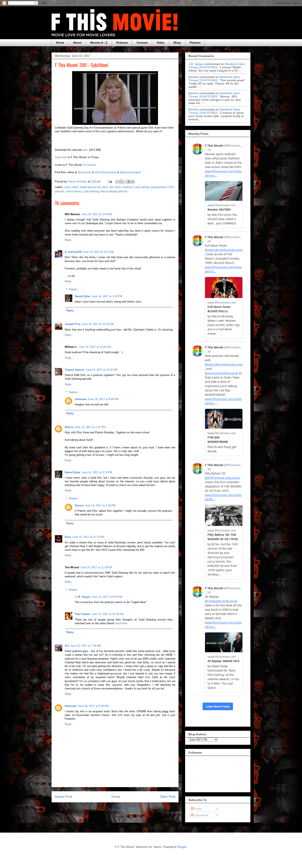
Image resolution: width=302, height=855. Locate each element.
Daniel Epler (82, 296)
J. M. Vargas (82, 596)
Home (60, 42)
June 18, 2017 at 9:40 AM (103, 399)
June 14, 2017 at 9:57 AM (98, 251)
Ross (68, 536)
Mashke (193, 77)
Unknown (81, 399)
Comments (200, 815)
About (77, 42)
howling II (128, 187)
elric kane (115, 187)
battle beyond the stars (94, 187)
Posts (197, 808)
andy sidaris (71, 187)
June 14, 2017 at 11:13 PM (88, 536)
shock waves (74, 191)
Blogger (182, 846)
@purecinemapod (130, 172)
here (85, 149)
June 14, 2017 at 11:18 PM (96, 567)
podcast (59, 191)
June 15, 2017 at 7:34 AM (85, 645)
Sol (67, 645)
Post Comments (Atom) (123, 810)
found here (121, 623)
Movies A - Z (98, 42)
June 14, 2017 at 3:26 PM (100, 505)
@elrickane (84, 172)
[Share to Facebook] (129, 182)
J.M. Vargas (196, 64)
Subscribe (61, 157)
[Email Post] (110, 181)
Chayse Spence (74, 369)
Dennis (69, 427)
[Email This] (117, 182)
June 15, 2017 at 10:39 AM (107, 614)
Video (161, 42)
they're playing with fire (114, 191)
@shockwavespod (105, 172)
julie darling (142, 187)
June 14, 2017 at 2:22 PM (90, 427)
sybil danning (91, 191)
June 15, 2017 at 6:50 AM (107, 596)
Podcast (122, 42)
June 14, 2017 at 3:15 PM (107, 296)
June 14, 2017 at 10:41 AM (95, 346)
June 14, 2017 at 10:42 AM (101, 369)
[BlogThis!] (121, 182)
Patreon (195, 42)
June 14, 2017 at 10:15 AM (98, 324)
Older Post (167, 796)
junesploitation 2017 (162, 187)
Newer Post (63, 796)
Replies (73, 289)
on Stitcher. (90, 164)
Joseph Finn (73, 324)
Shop (177, 42)
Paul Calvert (82, 614)
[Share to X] (125, 182)
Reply (68, 239)
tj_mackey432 (73, 251)
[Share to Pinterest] (133, 182)
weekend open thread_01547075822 (216, 65)
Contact (142, 42)
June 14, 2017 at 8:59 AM (96, 214)
